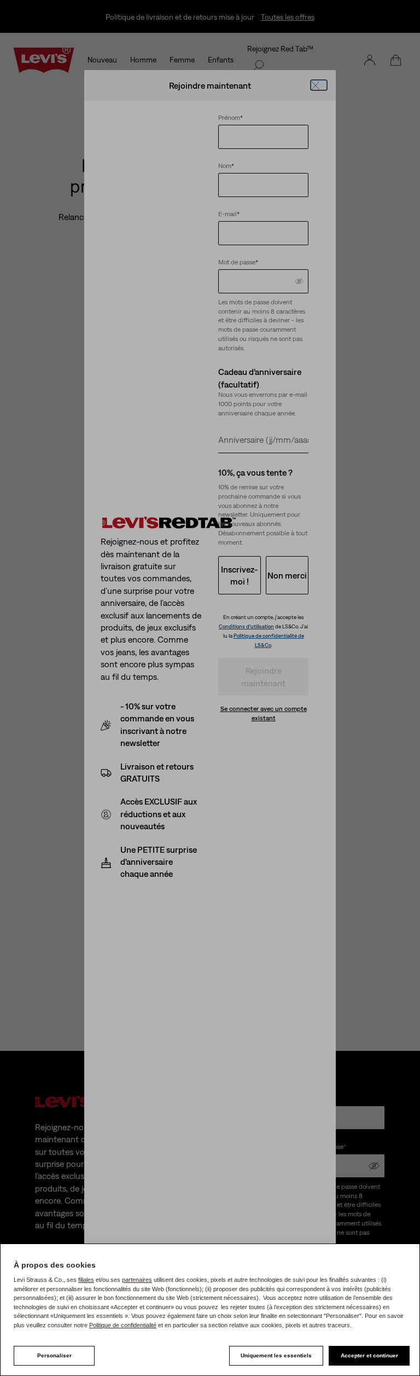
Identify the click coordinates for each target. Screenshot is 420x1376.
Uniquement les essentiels (276, 1355)
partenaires (137, 1279)
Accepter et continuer (369, 1355)
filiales (86, 1279)
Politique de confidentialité (122, 1325)
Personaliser (54, 1355)
